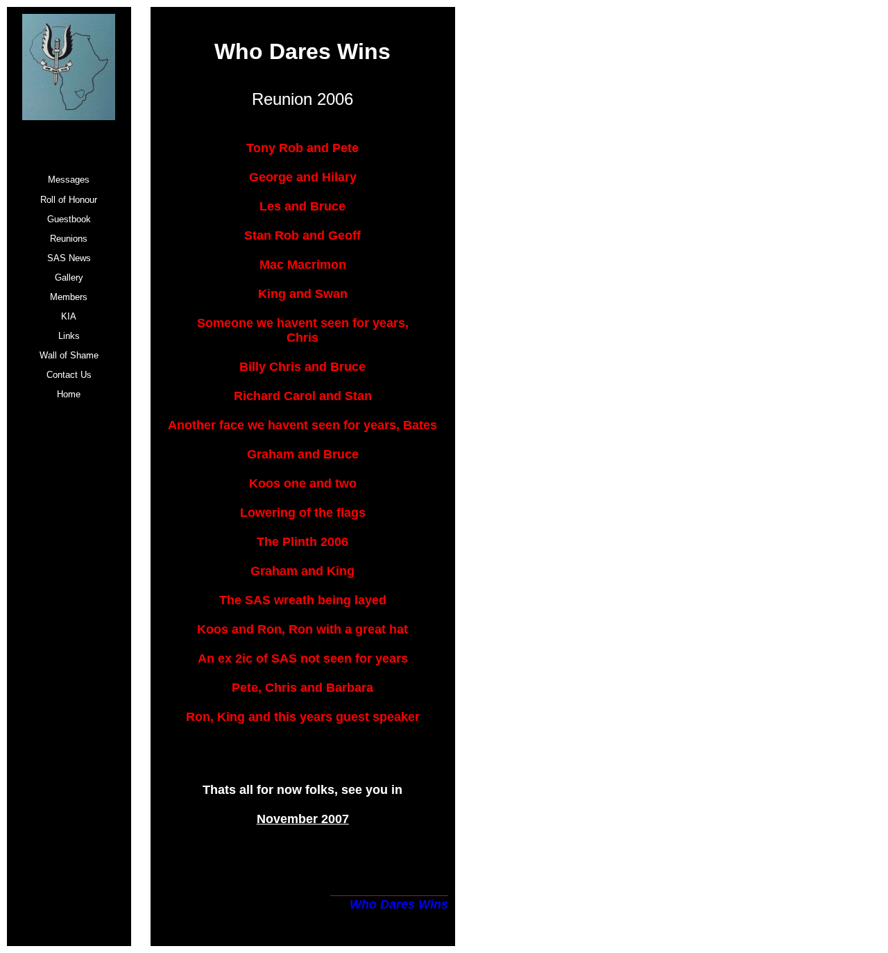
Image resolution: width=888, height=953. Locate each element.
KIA (68, 316)
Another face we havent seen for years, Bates (302, 425)
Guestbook (69, 219)
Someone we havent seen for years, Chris (303, 330)
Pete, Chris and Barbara (302, 688)
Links (69, 336)
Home (68, 394)
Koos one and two (303, 483)
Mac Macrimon (302, 265)
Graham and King (302, 571)
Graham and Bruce (303, 454)
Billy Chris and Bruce (302, 367)
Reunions (68, 238)
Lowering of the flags (303, 513)
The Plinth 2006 (302, 542)
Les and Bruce (302, 206)
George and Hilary (303, 177)
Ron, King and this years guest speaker (303, 717)
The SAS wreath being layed (302, 600)
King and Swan (303, 294)
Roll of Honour (68, 199)
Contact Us (69, 375)
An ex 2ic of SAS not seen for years (303, 658)
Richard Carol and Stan (303, 396)
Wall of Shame (69, 355)
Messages (68, 179)
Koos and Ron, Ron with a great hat (302, 629)
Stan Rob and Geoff (302, 235)
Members (68, 297)
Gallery (69, 277)
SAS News (69, 258)
